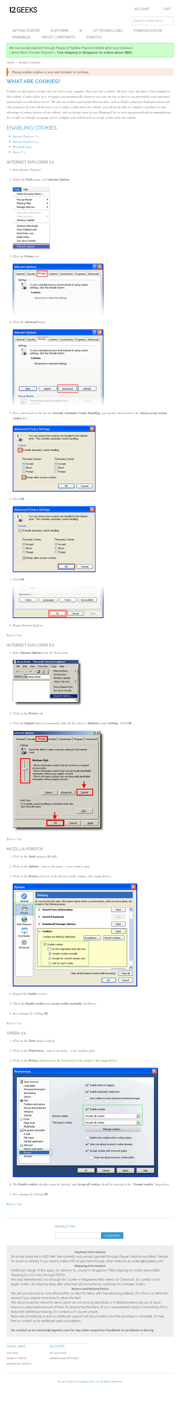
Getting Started (26, 30)
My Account (58, 1353)
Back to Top (14, 635)
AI (80, 30)
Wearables (21, 37)
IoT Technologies (107, 30)
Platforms (59, 30)
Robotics (94, 37)
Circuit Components (58, 37)
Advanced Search (19, 1363)
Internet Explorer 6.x (26, 141)
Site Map (12, 1353)
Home (10, 62)
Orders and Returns (64, 1358)
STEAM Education (147, 30)
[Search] (169, 20)
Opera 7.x (19, 152)
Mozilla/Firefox (22, 147)
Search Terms (16, 1358)
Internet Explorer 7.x (26, 136)
